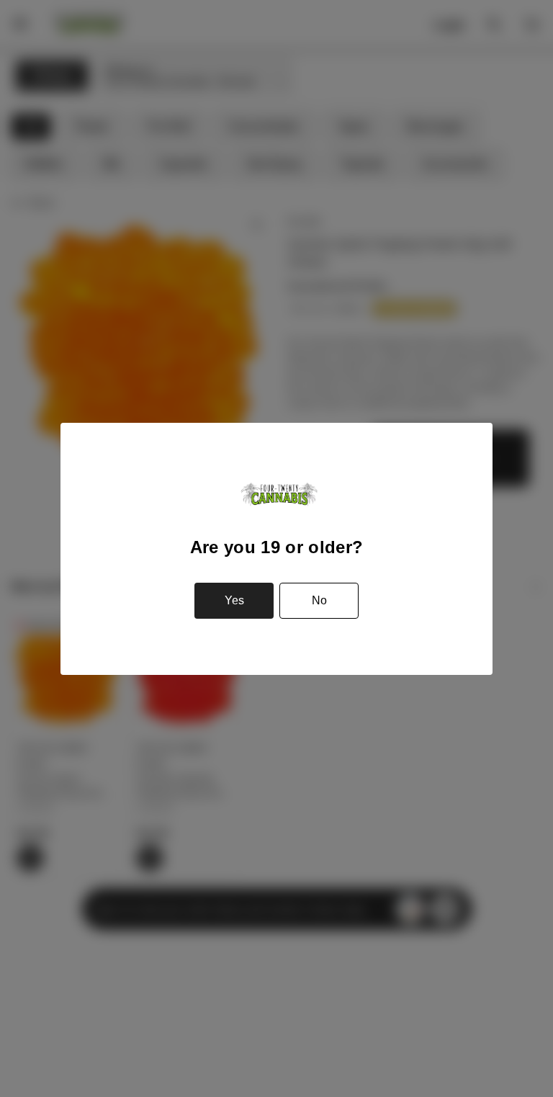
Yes (234, 600)
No (319, 600)
